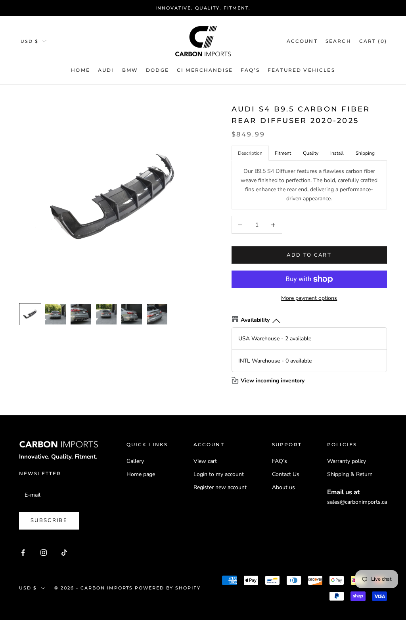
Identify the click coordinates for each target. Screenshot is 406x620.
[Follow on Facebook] (23, 553)
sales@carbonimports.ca (357, 502)
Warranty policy (346, 461)
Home (80, 70)
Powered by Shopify (168, 588)
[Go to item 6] (157, 314)
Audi (106, 70)
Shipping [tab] (365, 153)
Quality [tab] (310, 153)
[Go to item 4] (106, 314)
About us (283, 487)
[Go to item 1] (30, 314)
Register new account (220, 487)
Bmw (130, 70)
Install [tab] (337, 153)
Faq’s (250, 70)
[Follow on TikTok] (64, 553)
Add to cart (309, 255)
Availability (255, 320)
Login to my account (218, 474)
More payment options (309, 298)
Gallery (135, 461)
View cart (205, 461)
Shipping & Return (350, 474)
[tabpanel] (309, 184)
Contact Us (285, 474)
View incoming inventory (272, 380)
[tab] (283, 153)
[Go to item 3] (81, 314)
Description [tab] (250, 153)
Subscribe (49, 520)
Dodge (157, 70)
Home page (140, 474)
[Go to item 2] (55, 314)
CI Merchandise (205, 70)
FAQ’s (279, 461)
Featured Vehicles (301, 70)
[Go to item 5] (132, 314)
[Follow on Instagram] (44, 553)
